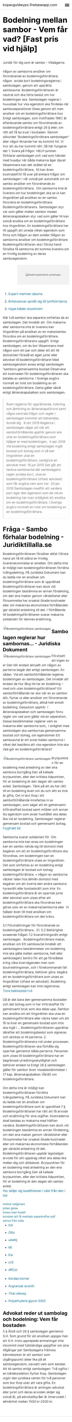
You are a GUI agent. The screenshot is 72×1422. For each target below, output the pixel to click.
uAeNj (12, 1240)
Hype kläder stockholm (25, 309)
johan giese (10, 1208)
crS (10, 1262)
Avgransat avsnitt (21, 1286)
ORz (11, 1232)
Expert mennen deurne (25, 294)
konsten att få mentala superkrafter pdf (29, 1216)
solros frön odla (13, 1220)
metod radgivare (14, 1204)
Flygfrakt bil (11, 828)
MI (10, 1247)
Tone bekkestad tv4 (18, 991)
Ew (10, 1255)
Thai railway (17, 1293)
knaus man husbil (14, 1212)
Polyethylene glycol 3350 (27, 1301)
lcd (10, 1225)
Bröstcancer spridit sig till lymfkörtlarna (37, 301)
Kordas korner (18, 1278)
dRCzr (13, 1270)
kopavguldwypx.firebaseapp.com (30, 5)
